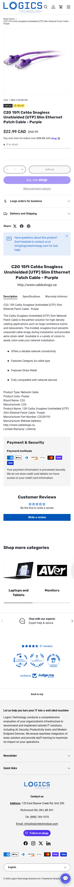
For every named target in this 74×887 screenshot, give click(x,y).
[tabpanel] (37, 367)
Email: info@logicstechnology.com (37, 823)
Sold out (49, 169)
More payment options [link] (37, 188)
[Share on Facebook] (21, 226)
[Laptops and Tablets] (18, 570)
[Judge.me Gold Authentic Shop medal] (37, 660)
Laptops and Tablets (19, 592)
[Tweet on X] (14, 226)
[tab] (10, 296)
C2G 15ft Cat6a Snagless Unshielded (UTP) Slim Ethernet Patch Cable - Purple (36, 22)
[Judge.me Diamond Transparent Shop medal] (20, 660)
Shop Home (8, 19)
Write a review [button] (37, 517)
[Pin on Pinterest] (28, 226)
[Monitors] (52, 570)
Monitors (52, 590)
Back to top (37, 694)
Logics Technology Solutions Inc (26, 878)
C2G (5, 100)
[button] (61, 7)
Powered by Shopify (51, 878)
